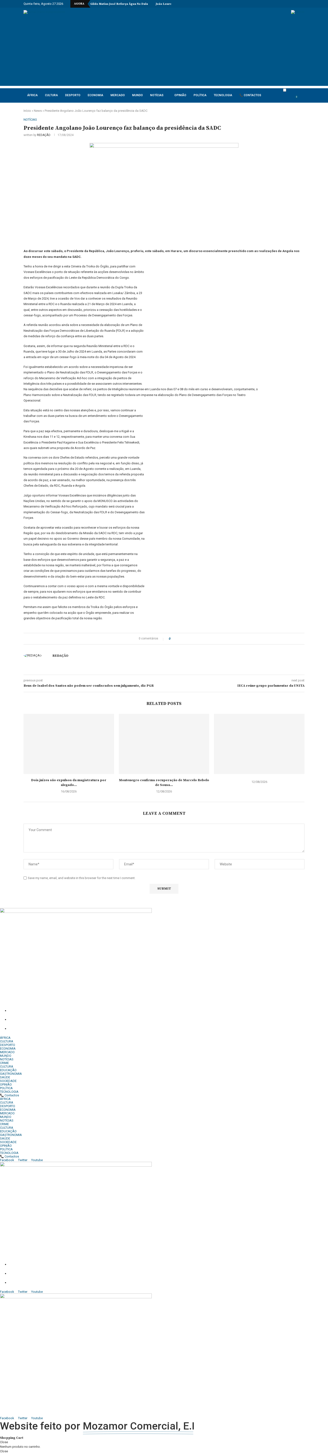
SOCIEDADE (8, 1081)
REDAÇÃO (43, 135)
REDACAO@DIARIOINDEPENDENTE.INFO (60, 1029)
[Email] (289, 4)
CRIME (4, 1063)
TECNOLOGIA (223, 95)
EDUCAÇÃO (8, 1070)
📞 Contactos (250, 95)
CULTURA (51, 95)
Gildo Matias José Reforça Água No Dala (119, 4)
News (38, 110)
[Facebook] (267, 4)
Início (27, 110)
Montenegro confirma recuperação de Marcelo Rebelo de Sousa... (164, 782)
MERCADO (117, 95)
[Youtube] (283, 4)
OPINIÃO (180, 95)
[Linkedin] (278, 4)
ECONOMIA (95, 95)
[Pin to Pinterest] (184, 639)
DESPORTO (72, 95)
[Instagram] (272, 4)
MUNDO (137, 95)
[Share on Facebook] (178, 639)
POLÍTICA (200, 95)
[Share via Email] (189, 639)
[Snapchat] (294, 4)
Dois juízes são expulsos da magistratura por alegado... (68, 782)
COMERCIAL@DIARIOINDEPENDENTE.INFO (64, 1019)
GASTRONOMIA (11, 1073)
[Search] (302, 99)
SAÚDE (5, 1077)
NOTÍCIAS (157, 95)
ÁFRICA (32, 95)
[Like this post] (173, 639)
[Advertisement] (164, 52)
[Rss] (300, 4)
